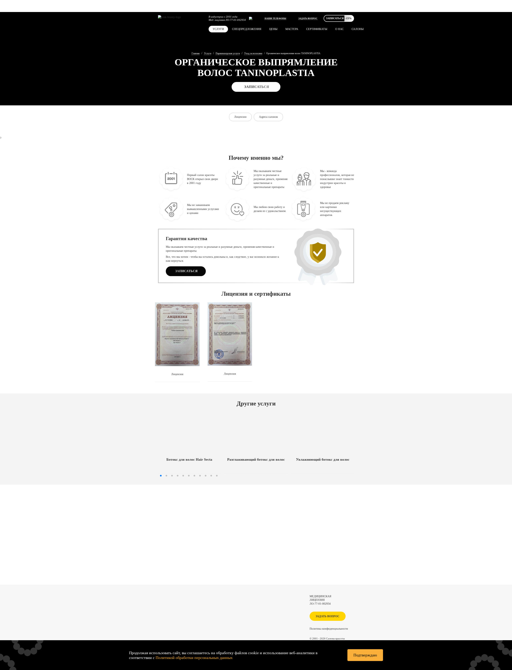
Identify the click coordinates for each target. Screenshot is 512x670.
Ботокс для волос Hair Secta (189, 459)
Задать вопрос (307, 18)
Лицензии (240, 116)
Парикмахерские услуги (228, 53)
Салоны (358, 29)
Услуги (218, 29)
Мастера (291, 29)
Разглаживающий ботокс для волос (256, 459)
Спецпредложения (246, 29)
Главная (196, 53)
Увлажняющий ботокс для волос (322, 459)
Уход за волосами (253, 53)
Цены (273, 29)
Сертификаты (316, 29)
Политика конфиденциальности (329, 628)
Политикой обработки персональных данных (194, 657)
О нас (339, 29)
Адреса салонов (268, 116)
